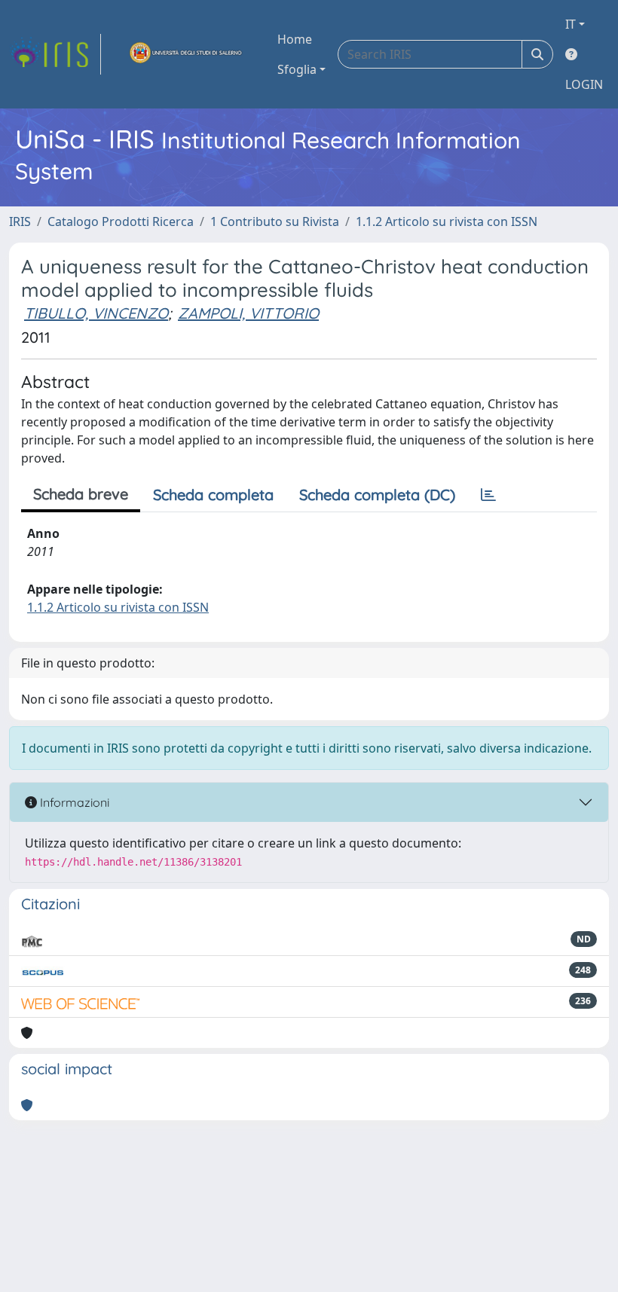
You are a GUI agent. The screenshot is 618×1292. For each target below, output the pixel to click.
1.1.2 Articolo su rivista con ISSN (446, 221)
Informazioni (73, 802)
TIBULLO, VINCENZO (96, 313)
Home (294, 39)
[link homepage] (55, 54)
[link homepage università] (186, 54)
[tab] (488, 495)
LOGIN (584, 84)
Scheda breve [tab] (80, 493)
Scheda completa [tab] (213, 494)
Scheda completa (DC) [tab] (377, 494)
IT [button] (570, 24)
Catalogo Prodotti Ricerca (120, 221)
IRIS (20, 221)
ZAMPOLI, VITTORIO (248, 313)
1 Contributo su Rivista (274, 221)
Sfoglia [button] (297, 69)
